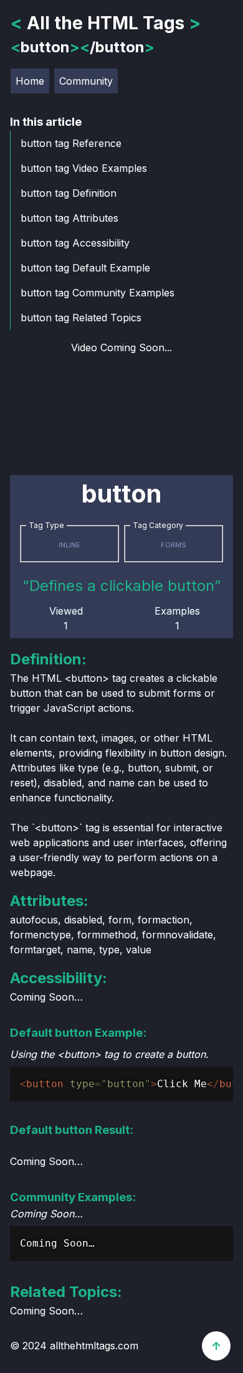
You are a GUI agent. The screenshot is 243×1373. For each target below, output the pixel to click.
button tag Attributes (69, 218)
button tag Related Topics (81, 317)
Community (86, 81)
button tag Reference (71, 143)
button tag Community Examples (97, 292)
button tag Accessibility (75, 243)
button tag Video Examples (84, 168)
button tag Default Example (85, 268)
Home (30, 81)
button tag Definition (69, 193)
